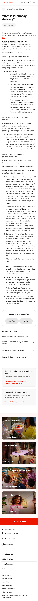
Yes (13, 321)
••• (4, 9)
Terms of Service (6, 575)
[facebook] (6, 539)
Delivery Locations (6, 592)
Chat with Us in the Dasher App (14, 381)
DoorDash (8, 597)
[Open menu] (34, 2)
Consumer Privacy (6, 578)
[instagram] (10, 539)
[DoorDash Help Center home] (3, 2)
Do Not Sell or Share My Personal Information (14, 595)
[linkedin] (14, 539)
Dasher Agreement (6, 585)
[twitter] (2, 539)
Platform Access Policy (8, 588)
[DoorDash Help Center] (19, 521)
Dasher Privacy (5, 582)
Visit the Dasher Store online (13, 402)
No (27, 321)
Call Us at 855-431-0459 (12, 383)
